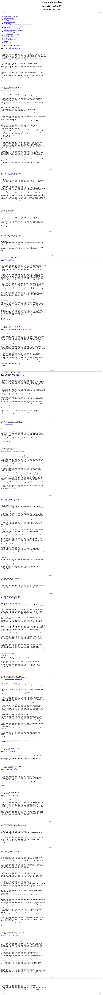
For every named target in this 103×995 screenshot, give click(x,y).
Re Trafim (6, 41)
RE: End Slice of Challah (10, 37)
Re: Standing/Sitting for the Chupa (12, 34)
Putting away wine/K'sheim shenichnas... (13, 30)
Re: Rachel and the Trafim (10, 38)
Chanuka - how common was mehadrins (13, 28)
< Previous (3, 12)
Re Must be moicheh (8, 18)
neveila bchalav (7, 27)
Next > (100, 12)
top (52, 84)
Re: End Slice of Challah (9, 19)
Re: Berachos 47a (8, 20)
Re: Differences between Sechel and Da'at (14, 26)
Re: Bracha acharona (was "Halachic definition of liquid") (17, 24)
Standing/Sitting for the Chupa (11, 16)
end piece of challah (8, 31)
